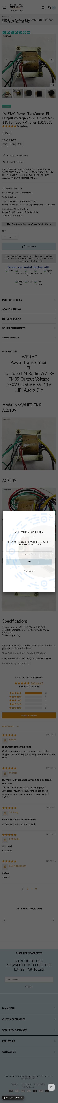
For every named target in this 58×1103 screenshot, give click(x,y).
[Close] (50, 515)
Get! (29, 562)
